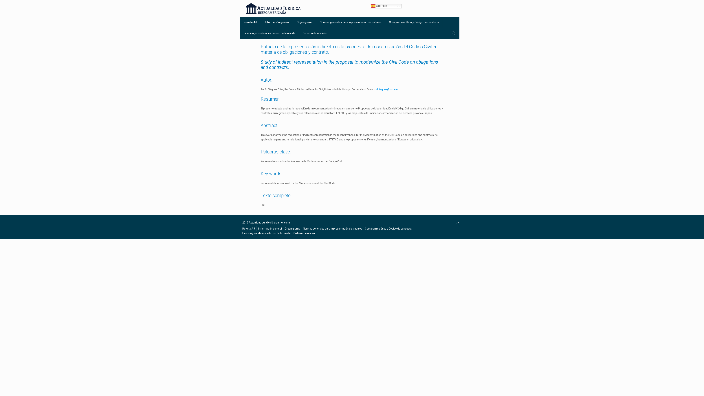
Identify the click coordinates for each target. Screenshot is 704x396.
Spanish (381, 5)
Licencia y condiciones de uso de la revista (266, 233)
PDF (263, 204)
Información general (270, 228)
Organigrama (292, 228)
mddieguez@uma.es (386, 89)
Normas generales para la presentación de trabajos (332, 228)
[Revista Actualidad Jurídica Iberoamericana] (273, 8)
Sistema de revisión (305, 233)
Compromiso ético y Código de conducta (388, 228)
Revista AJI (248, 228)
